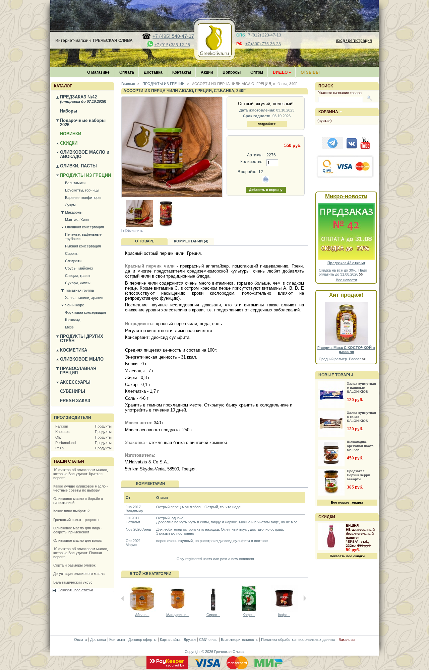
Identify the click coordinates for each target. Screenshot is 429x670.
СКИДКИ (68, 143)
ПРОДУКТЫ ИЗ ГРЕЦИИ (85, 175)
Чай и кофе (74, 305)
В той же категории (150, 574)
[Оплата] (214, 668)
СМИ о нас (208, 640)
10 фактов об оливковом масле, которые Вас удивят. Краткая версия (80, 474)
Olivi (58, 437)
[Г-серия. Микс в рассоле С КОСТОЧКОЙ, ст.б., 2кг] (346, 344)
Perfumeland (65, 443)
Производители (72, 417)
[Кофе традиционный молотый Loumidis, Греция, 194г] (248, 611)
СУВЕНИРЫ (72, 391)
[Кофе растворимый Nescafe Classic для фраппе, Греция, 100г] (284, 611)
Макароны (73, 212)
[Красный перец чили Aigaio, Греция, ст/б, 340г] (166, 225)
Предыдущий (122, 598)
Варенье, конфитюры (83, 198)
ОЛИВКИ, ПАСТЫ (78, 165)
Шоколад (72, 320)
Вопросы (232, 72)
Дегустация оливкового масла (79, 574)
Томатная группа (79, 290)
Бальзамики (75, 183)
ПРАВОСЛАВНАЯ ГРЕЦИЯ (78, 370)
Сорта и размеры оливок (74, 565)
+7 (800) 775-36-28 (263, 44)
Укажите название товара (340, 93)
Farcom (61, 426)
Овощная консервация (84, 227)
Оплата (126, 72)
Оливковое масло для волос (77, 540)
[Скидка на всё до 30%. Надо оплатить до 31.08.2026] (346, 259)
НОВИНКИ (70, 133)
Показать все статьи (75, 590)
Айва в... (142, 615)
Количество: (251, 161)
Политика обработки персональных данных (298, 640)
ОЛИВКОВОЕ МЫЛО (82, 359)
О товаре (144, 241)
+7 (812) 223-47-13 (263, 35)
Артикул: (255, 155)
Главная (128, 84)
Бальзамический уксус (73, 582)
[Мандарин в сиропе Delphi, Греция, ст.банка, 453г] (177, 611)
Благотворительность (239, 640)
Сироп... (213, 615)
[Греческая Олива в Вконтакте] (351, 148)
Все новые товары (347, 502)
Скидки (326, 517)
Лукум (70, 205)
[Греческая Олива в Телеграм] (332, 148)
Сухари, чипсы (77, 283)
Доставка (153, 72)
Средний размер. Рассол (340, 359)
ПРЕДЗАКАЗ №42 (83, 98)
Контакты (181, 72)
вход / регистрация (354, 40)
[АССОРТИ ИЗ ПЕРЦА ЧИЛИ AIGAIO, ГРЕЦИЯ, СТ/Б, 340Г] (139, 225)
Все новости (346, 280)
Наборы (68, 111)
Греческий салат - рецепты (76, 520)
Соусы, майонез (79, 268)
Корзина (328, 111)
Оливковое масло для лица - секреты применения (77, 530)
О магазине (98, 72)
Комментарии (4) (191, 241)
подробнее (267, 124)
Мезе (69, 327)
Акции (207, 72)
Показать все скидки (347, 556)
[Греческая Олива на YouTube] (365, 148)
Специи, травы (77, 276)
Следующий (304, 598)
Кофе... (249, 615)
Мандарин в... (177, 615)
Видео (282, 72)
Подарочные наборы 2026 (83, 122)
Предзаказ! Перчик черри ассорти (358, 475)
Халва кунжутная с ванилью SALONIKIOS (361, 387)
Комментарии (150, 483)
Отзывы (310, 72)
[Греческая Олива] (214, 55)
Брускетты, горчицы (82, 190)
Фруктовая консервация (85, 312)
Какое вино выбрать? (71, 511)
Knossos (62, 432)
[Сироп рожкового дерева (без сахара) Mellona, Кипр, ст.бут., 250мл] (213, 611)
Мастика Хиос (77, 220)
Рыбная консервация (83, 246)
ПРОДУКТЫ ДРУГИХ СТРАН (81, 338)
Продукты (103, 426)
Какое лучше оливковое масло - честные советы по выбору (80, 488)
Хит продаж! (346, 295)
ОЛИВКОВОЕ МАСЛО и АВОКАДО (84, 154)
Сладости (73, 261)
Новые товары (335, 375)
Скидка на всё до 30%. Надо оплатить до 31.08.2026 (343, 272)
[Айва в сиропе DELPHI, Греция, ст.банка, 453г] (142, 611)
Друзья (190, 640)
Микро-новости (346, 196)
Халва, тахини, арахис (84, 298)
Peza (59, 448)
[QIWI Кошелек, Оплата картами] (345, 177)
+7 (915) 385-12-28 (172, 45)
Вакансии (347, 640)
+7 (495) (173, 36)
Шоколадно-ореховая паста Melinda (360, 446)
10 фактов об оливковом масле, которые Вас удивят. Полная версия (80, 553)
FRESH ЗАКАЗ (75, 400)
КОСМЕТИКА (73, 350)
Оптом (256, 72)
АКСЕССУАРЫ (75, 382)
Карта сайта (170, 640)
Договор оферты (142, 640)
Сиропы (71, 253)
